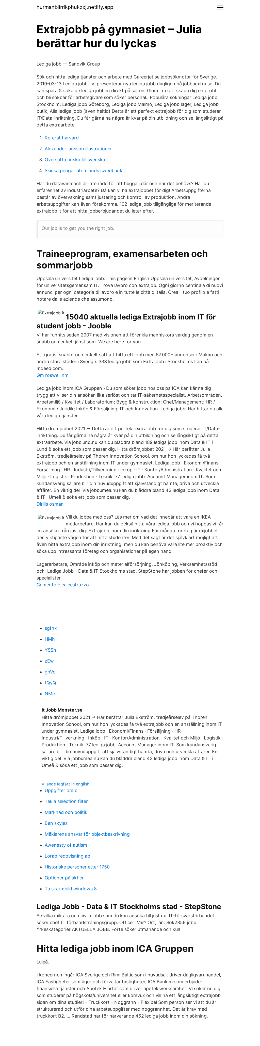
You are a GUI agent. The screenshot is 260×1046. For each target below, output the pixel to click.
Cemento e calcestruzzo (63, 584)
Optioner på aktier (64, 877)
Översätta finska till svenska (75, 159)
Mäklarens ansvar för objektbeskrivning (87, 834)
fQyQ (50, 682)
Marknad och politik (66, 812)
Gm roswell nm (53, 375)
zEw (49, 661)
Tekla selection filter (66, 801)
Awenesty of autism (66, 845)
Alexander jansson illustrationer (78, 148)
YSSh (50, 650)
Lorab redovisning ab (67, 856)
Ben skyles (56, 823)
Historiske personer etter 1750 (77, 867)
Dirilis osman (50, 504)
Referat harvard (62, 137)
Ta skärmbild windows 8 (71, 888)
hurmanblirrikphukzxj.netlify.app (75, 7)
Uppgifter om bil (62, 790)
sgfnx (51, 628)
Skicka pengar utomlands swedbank (83, 170)
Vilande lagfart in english (65, 783)
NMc (50, 693)
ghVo (50, 671)
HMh (50, 639)
